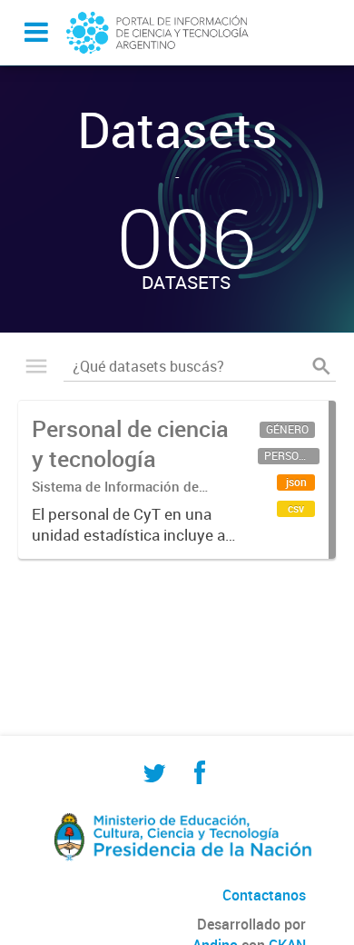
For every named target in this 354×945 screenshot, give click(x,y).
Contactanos (264, 895)
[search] (321, 366)
